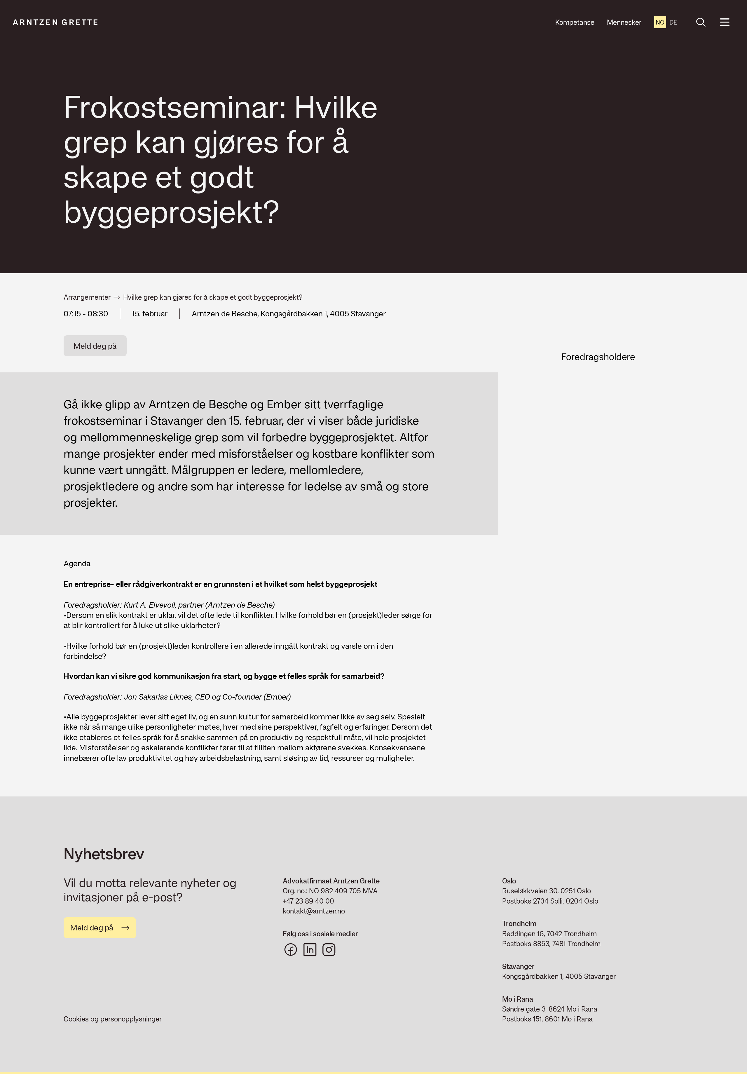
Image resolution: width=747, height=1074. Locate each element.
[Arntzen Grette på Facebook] (291, 950)
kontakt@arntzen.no (314, 911)
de (673, 22)
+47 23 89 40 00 (308, 901)
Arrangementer (87, 297)
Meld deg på (95, 346)
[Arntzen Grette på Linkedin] (310, 950)
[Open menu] (724, 22)
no (660, 22)
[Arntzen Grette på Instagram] (329, 950)
